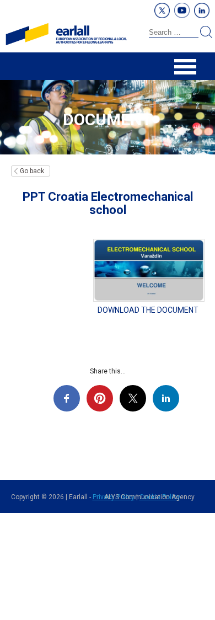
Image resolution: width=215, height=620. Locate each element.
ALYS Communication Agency (149, 497)
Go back (32, 171)
